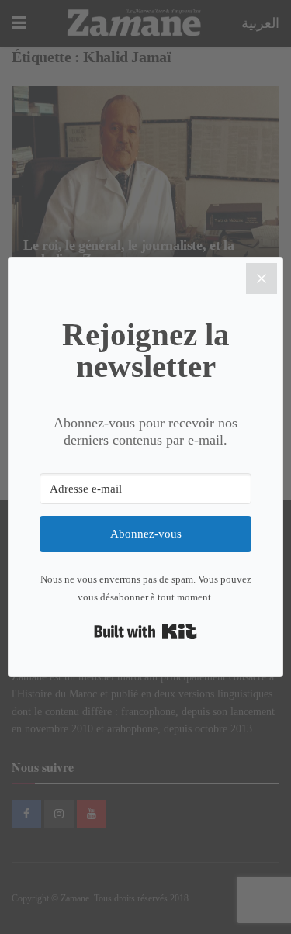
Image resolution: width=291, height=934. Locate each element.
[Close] (261, 278)
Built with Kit (145, 631)
